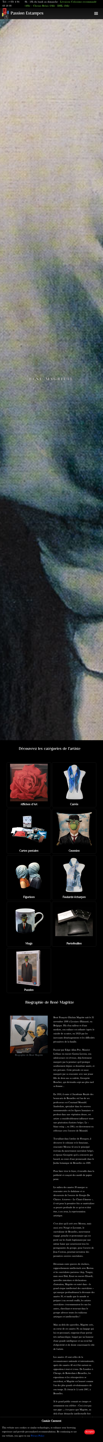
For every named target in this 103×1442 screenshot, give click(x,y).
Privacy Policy (37, 1436)
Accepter (89, 1432)
